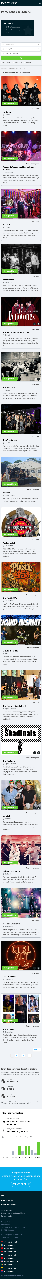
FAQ (2, 1196)
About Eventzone (8, 1204)
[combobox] (23, 53)
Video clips (18, 62)
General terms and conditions (13, 1213)
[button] (21, 44)
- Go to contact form (9, 1237)
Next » (37, 1050)
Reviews (29, 62)
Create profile (21, 1184)
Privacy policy (7, 1216)
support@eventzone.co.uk (12, 1234)
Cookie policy (6, 1210)
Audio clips (6, 62)
